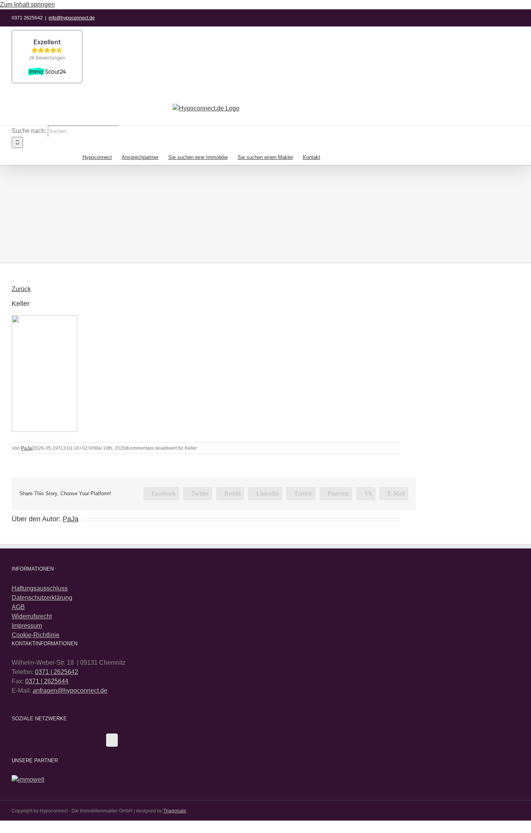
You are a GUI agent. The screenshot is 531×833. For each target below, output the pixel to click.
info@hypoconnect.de (72, 18)
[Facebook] (112, 740)
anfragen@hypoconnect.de (70, 690)
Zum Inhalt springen (27, 4)
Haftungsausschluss (40, 588)
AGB (18, 607)
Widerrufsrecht (32, 616)
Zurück (21, 289)
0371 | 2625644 (46, 681)
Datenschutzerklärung (42, 597)
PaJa (26, 448)
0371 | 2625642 (56, 672)
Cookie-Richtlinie (35, 635)
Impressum (27, 625)
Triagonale (174, 811)
